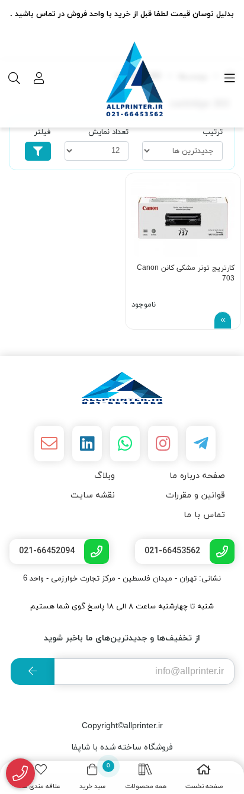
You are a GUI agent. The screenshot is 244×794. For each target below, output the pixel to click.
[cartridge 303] (122, 388)
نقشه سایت (92, 495)
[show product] (223, 320)
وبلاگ (104, 476)
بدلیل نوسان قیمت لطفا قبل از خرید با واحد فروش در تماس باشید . (122, 14)
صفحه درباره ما (197, 476)
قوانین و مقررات (195, 495)
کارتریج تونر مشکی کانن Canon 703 (186, 273)
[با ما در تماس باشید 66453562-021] (20, 773)
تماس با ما (204, 515)
